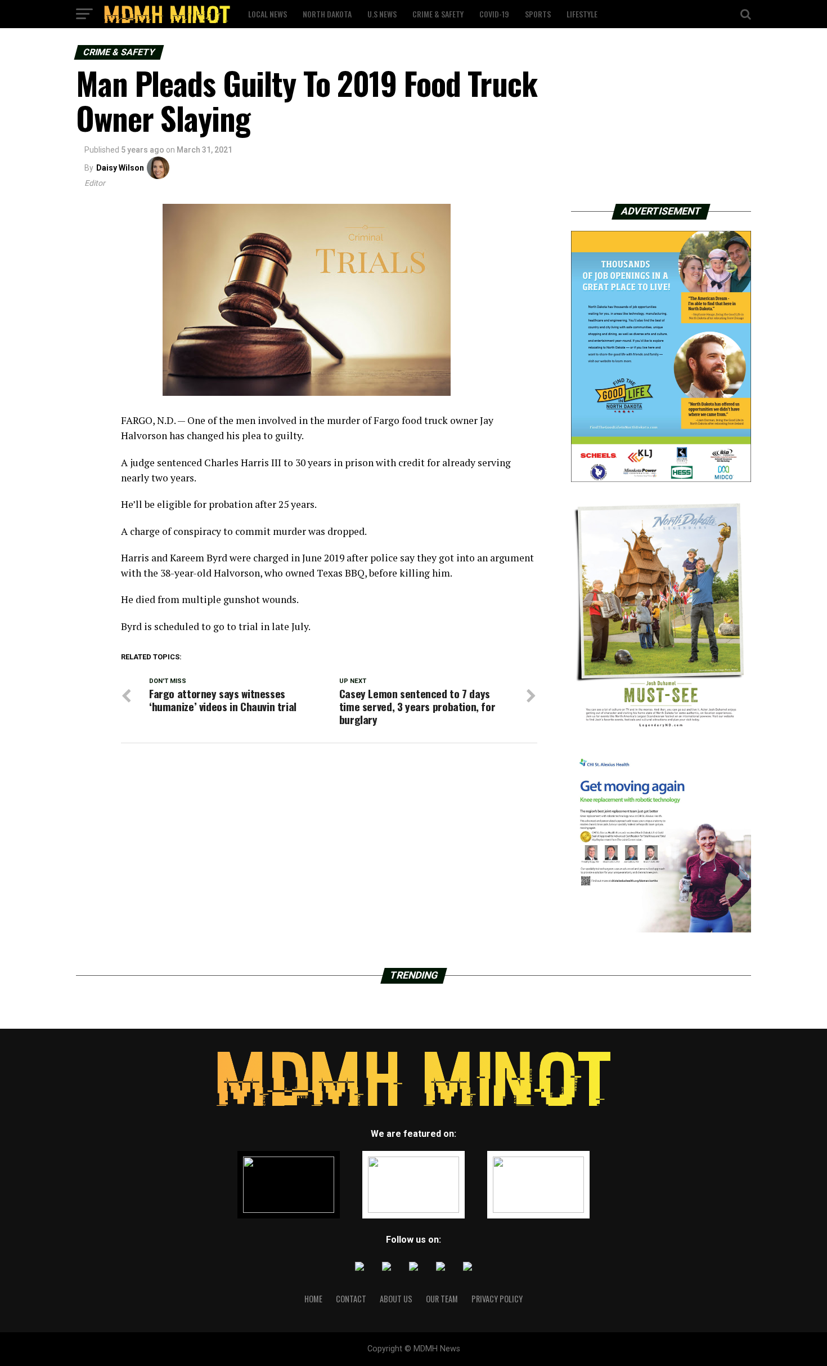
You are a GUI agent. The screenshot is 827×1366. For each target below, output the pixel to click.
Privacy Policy (497, 1299)
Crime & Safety (438, 14)
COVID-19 (494, 14)
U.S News (382, 14)
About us (396, 1299)
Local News (267, 14)
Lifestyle (582, 14)
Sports (538, 14)
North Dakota (327, 14)
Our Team (442, 1299)
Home (313, 1299)
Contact (351, 1299)
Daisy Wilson (120, 167)
